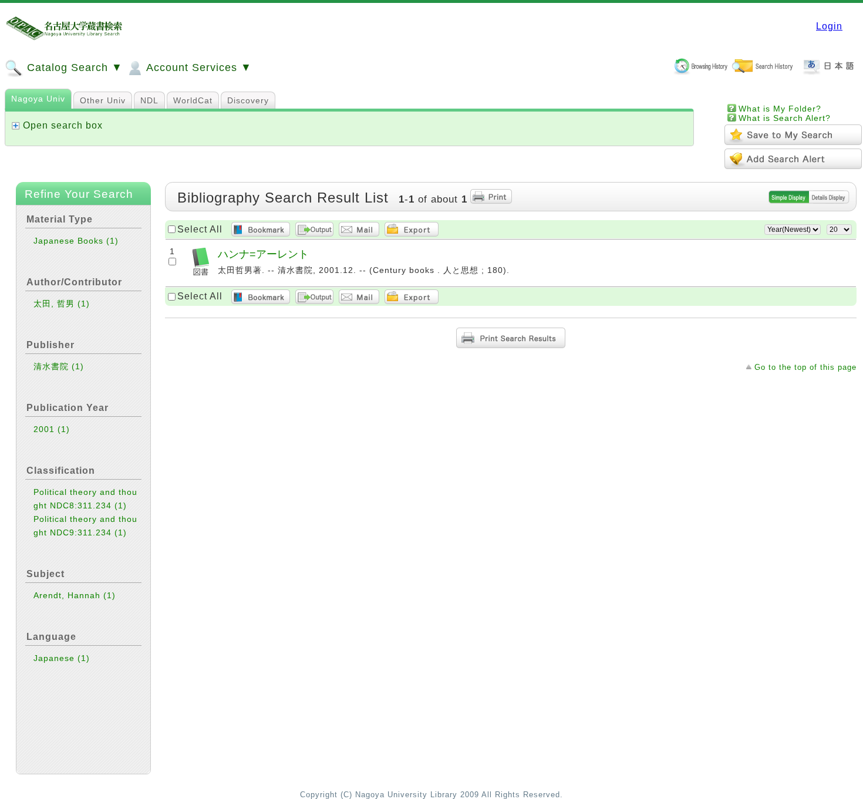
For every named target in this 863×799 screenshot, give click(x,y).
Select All (200, 229)
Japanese (61, 658)
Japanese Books (76, 240)
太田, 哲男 (61, 303)
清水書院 (58, 366)
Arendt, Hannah (74, 595)
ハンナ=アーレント (263, 254)
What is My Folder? (780, 108)
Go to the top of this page (805, 367)
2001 (51, 429)
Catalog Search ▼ (73, 67)
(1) (112, 240)
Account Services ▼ (197, 67)
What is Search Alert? (785, 118)
